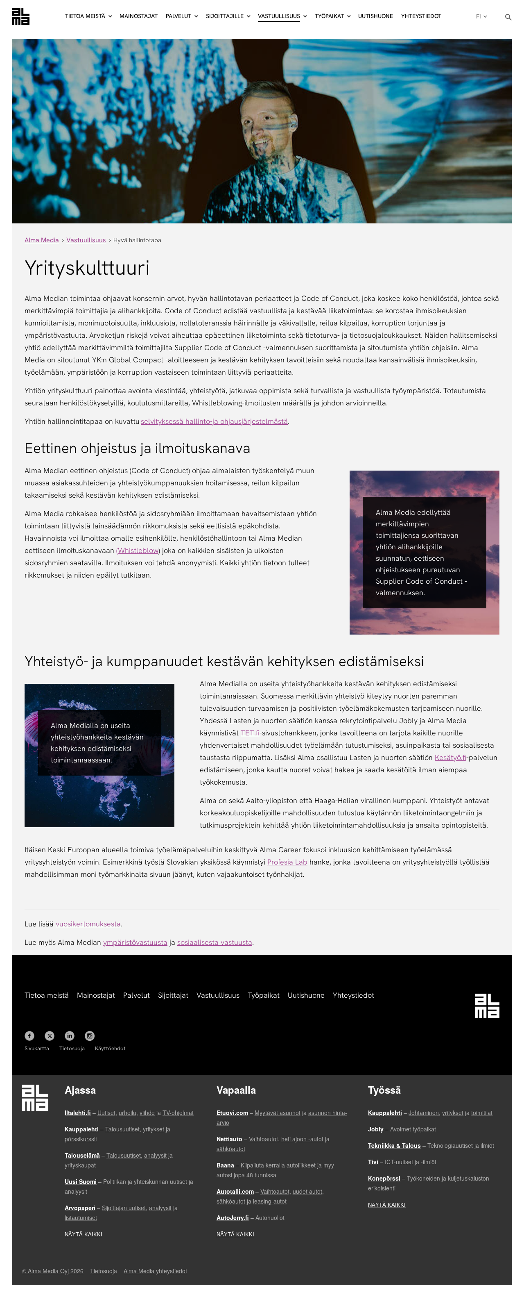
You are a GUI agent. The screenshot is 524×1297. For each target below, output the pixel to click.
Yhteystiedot (421, 16)
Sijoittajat (173, 995)
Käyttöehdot (110, 1048)
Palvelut (136, 995)
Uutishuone (375, 16)
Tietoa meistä (47, 995)
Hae (508, 17)
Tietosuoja (72, 1048)
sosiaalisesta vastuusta (214, 942)
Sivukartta (37, 1048)
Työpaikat (264, 995)
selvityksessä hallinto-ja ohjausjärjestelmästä (214, 421)
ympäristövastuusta (135, 942)
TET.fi (250, 732)
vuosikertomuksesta (88, 923)
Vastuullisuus (217, 995)
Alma (20, 16)
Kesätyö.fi (450, 757)
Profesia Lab (287, 862)
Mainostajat (139, 16)
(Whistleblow (137, 550)
